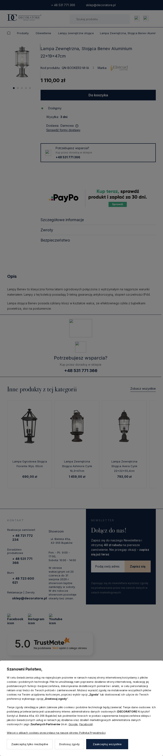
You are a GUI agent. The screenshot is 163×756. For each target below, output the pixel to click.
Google (73, 724)
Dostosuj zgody (69, 744)
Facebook (85, 724)
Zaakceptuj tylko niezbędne (29, 744)
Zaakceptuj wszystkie (107, 744)
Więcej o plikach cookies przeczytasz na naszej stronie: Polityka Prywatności (56, 732)
